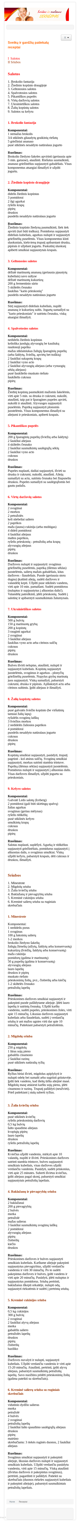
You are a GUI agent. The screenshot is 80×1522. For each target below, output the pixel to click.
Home (12, 1501)
